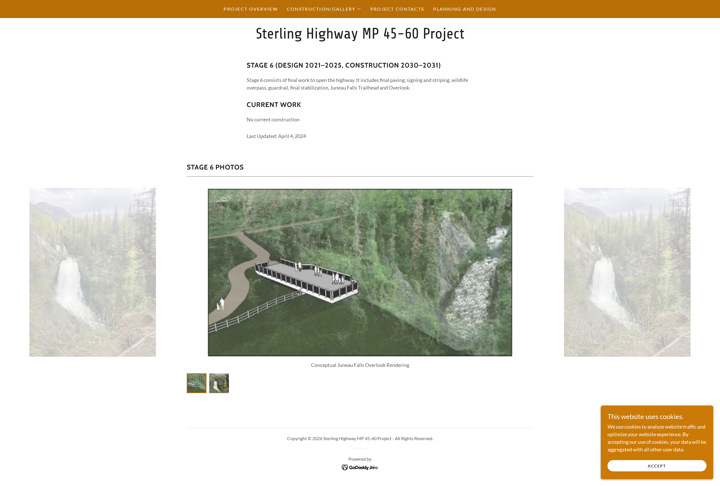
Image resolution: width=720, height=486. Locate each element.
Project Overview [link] (251, 9)
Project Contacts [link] (397, 9)
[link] (360, 37)
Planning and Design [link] (464, 9)
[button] (324, 9)
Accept (657, 465)
